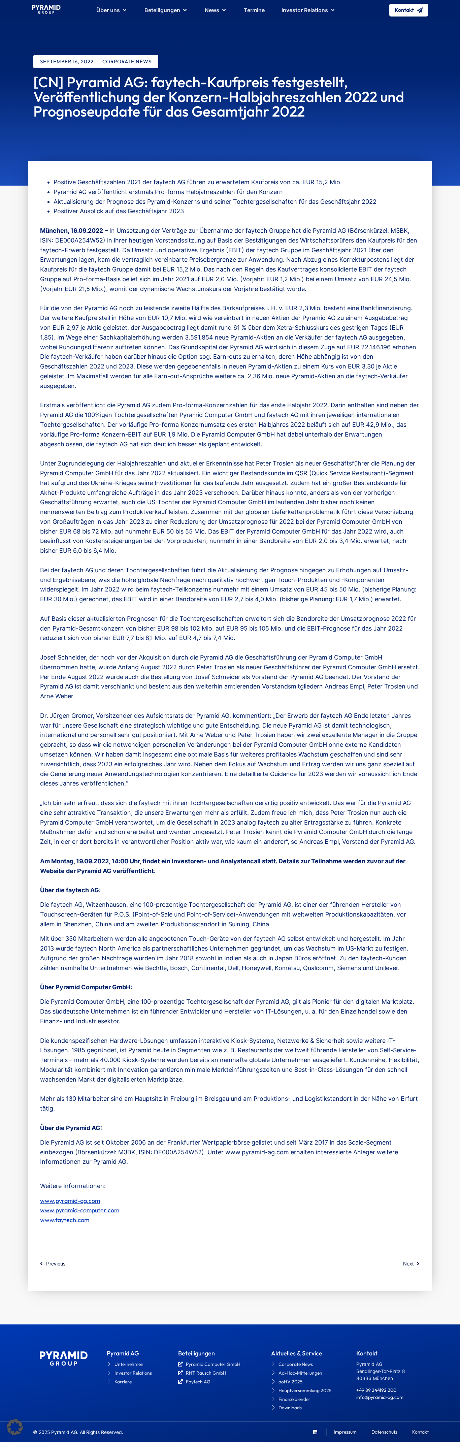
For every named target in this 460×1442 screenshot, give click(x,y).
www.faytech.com (64, 1220)
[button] (15, 1427)
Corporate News (127, 61)
